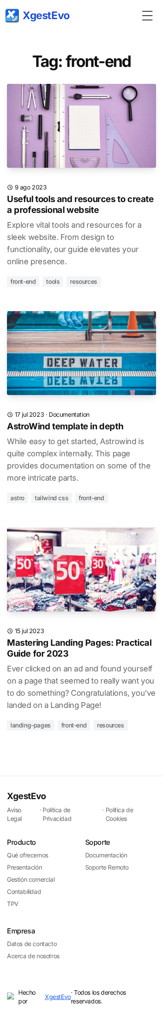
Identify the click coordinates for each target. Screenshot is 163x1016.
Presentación (24, 867)
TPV (13, 903)
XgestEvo (26, 796)
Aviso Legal (14, 814)
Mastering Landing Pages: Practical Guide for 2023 (79, 648)
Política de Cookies (119, 814)
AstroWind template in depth (65, 426)
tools (53, 281)
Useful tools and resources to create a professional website (80, 204)
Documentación (106, 855)
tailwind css (51, 497)
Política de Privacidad (57, 814)
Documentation (69, 414)
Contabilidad (24, 891)
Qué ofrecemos (27, 855)
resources (83, 281)
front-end (23, 281)
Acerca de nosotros (33, 956)
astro (17, 497)
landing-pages (30, 725)
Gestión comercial (30, 879)
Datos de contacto (32, 943)
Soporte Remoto (107, 867)
